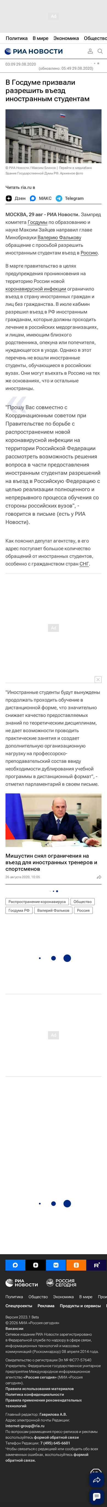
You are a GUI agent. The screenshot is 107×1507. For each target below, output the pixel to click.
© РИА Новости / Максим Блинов (30, 168)
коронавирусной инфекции (35, 289)
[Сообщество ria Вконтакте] (56, 1265)
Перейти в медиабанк (75, 168)
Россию (89, 253)
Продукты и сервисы (80, 1305)
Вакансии (14, 1328)
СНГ (84, 564)
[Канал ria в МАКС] (15, 1265)
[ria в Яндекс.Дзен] (36, 1265)
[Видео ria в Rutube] (96, 1265)
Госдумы (37, 222)
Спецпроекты (18, 1305)
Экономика (63, 1296)
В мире (85, 1296)
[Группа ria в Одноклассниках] (76, 1265)
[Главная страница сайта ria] (33, 51)
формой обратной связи (56, 1437)
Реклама (46, 1305)
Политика (14, 1296)
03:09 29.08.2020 (20, 64)
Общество (83, 901)
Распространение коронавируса (37, 901)
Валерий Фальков (53, 910)
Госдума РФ (19, 910)
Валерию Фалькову (59, 237)
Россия (83, 910)
